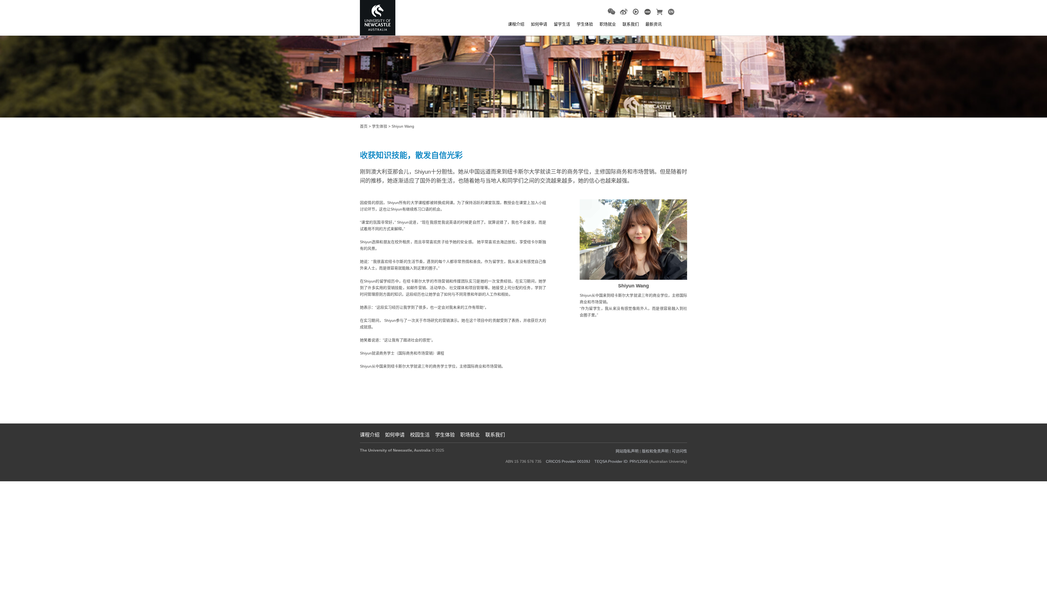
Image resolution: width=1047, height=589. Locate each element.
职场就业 (608, 24)
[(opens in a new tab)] (647, 11)
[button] (611, 11)
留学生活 (562, 24)
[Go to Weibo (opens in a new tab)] (623, 12)
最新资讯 (653, 24)
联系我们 (630, 24)
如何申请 (539, 24)
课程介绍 (516, 24)
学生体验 (585, 24)
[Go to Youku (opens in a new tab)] (636, 12)
